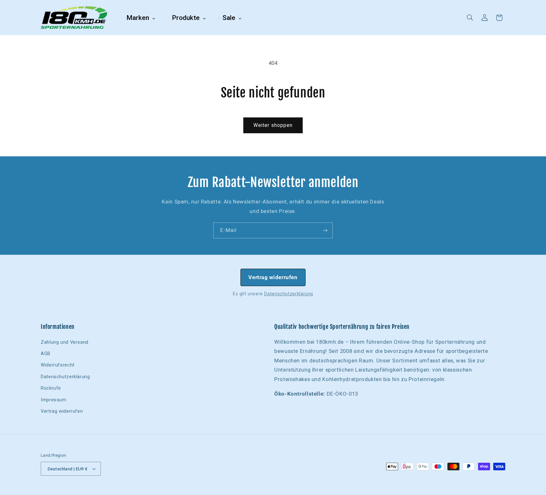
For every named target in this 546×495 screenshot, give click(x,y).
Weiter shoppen (273, 125)
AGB (46, 353)
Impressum (53, 400)
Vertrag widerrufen (272, 277)
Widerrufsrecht (58, 365)
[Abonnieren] (325, 230)
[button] (470, 17)
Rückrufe (51, 388)
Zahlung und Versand (64, 342)
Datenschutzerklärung (288, 293)
